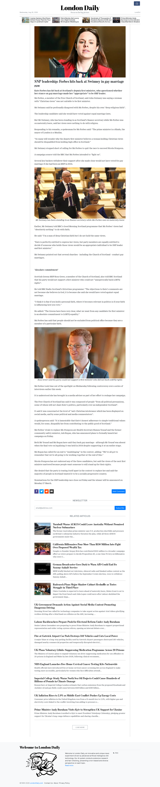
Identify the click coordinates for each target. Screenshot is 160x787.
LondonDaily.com (36, 783)
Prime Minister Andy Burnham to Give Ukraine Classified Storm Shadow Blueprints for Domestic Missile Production (128, 21)
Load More (80, 727)
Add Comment (119, 491)
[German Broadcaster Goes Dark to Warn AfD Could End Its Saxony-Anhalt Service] (42, 569)
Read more (69, 765)
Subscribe (120, 508)
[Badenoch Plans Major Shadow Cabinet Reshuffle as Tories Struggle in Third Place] (42, 589)
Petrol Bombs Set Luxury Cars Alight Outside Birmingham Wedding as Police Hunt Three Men (67, 20)
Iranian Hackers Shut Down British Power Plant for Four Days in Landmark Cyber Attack (38, 20)
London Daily (80, 7)
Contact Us (48, 783)
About (56, 783)
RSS (116, 753)
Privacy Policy (64, 783)
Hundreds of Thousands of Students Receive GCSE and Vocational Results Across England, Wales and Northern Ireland (99, 21)
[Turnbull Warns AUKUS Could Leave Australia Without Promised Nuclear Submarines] (42, 528)
